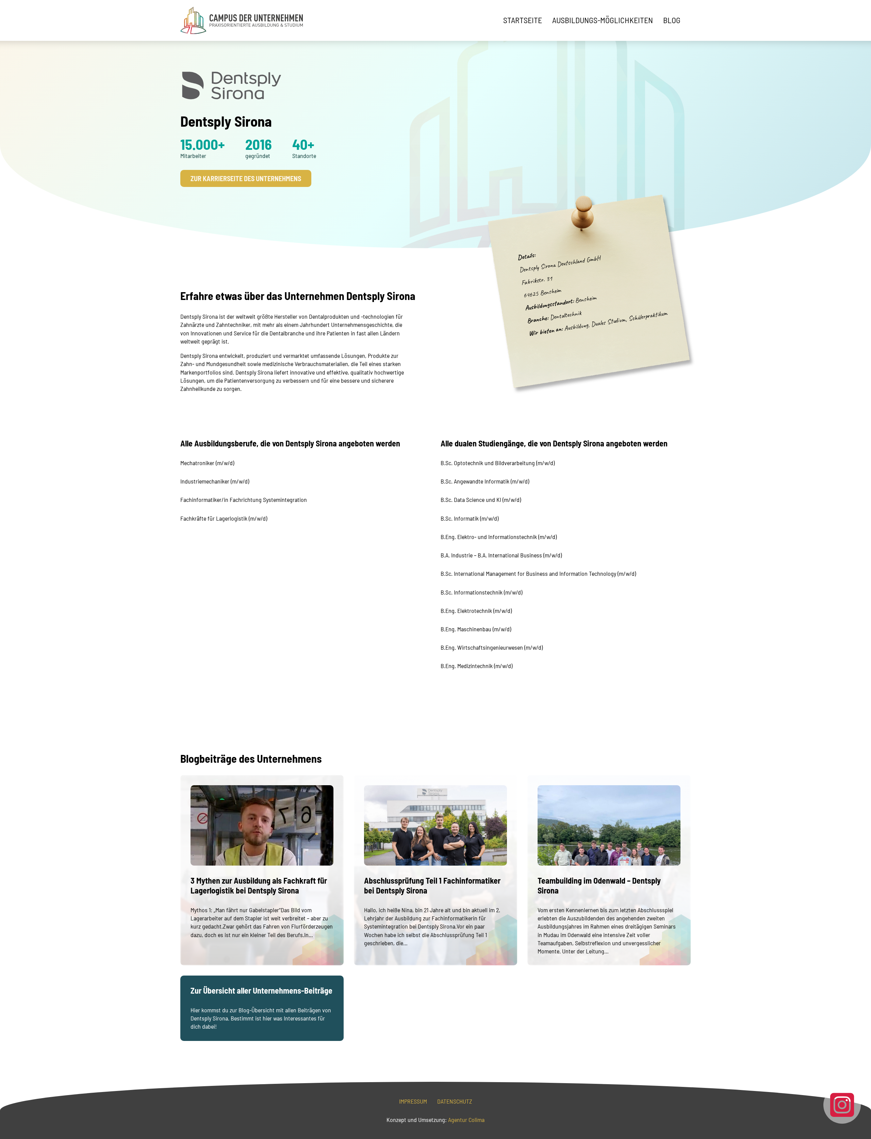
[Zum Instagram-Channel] (842, 1105)
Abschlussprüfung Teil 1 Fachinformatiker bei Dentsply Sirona (432, 885)
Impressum (413, 1101)
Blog (671, 20)
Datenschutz (454, 1101)
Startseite (522, 20)
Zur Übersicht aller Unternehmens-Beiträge (261, 990)
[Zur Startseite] (241, 20)
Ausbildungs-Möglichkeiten (602, 20)
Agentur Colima (465, 1119)
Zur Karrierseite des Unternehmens (246, 178)
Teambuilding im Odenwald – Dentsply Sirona (599, 885)
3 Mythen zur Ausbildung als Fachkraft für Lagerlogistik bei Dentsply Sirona (259, 885)
